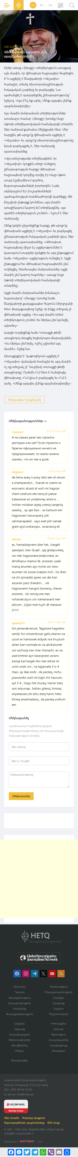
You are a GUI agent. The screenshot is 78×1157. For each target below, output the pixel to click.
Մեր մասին (11, 1118)
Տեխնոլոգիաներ (19, 1040)
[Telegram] (35, 1152)
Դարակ (19, 992)
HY (33, 5)
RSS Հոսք (53, 1122)
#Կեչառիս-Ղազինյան (24, 400)
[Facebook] (11, 1152)
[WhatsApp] (43, 1152)
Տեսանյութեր (19, 1060)
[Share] (67, 1152)
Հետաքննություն (19, 998)
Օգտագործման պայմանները (24, 1122)
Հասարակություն (19, 1003)
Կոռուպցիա (58, 1023)
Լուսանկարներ (59, 1040)
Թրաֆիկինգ (19, 1045)
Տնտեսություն (59, 986)
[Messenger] (19, 1152)
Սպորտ (59, 1008)
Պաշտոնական (58, 1014)
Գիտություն (58, 1034)
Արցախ (19, 1023)
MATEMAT (27, 1141)
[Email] (59, 1152)
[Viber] (51, 1152)
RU (41, 5)
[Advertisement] (39, 879)
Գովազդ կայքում (33, 1118)
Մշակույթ (58, 1003)
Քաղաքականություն (19, 1014)
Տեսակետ (58, 1051)
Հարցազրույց (58, 1045)
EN (50, 5)
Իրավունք (19, 1008)
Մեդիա (19, 1051)
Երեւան (59, 1029)
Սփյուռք (19, 1029)
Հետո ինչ (19, 986)
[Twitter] (27, 1152)
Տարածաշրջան (19, 1034)
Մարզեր (58, 998)
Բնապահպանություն (58, 992)
